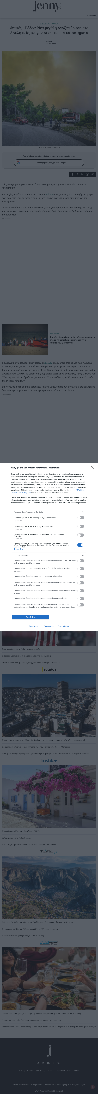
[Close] (93, 468)
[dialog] (49, 547)
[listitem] (49, 512)
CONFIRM (30, 617)
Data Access (49, 626)
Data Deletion (34, 626)
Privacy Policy (63, 626)
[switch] (80, 517)
